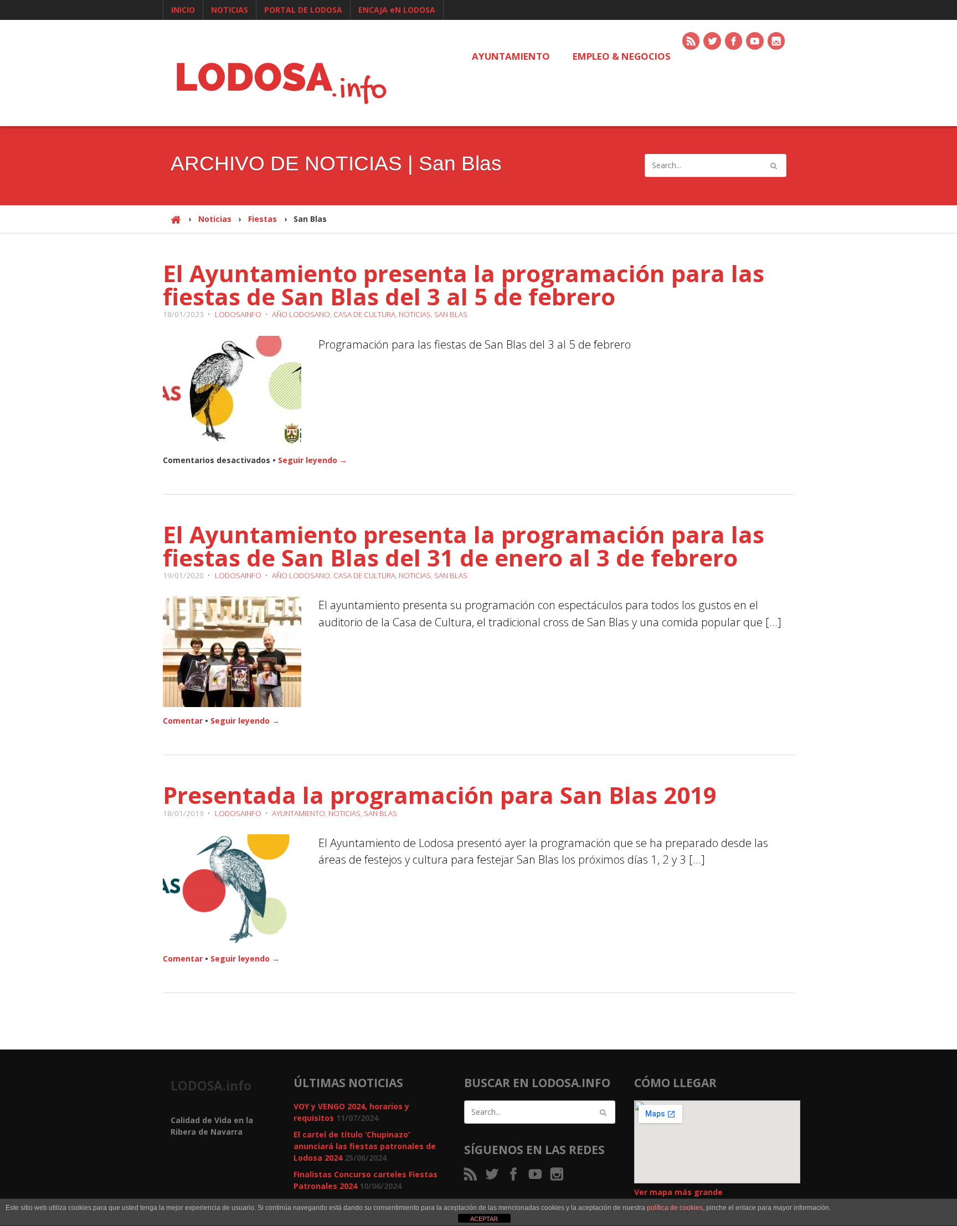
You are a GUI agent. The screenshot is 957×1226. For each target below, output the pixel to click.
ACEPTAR (484, 1218)
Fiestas (262, 219)
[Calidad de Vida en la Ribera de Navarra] (281, 81)
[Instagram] (777, 42)
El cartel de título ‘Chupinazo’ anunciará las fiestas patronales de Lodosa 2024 (365, 1146)
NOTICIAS (229, 9)
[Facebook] (734, 42)
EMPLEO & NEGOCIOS (622, 56)
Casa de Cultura (364, 314)
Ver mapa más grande (678, 1192)
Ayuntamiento (298, 813)
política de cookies (675, 1208)
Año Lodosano (301, 314)
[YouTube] (755, 42)
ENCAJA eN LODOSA (396, 9)
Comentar (183, 720)
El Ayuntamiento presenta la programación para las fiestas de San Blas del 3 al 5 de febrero (463, 284)
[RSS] (691, 42)
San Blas (450, 314)
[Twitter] (712, 42)
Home (176, 224)
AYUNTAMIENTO (511, 56)
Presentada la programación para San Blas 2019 (440, 795)
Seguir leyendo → (312, 460)
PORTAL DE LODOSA (303, 9)
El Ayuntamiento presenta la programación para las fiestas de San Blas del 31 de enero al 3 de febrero (463, 545)
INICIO (183, 9)
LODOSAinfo (238, 314)
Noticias (214, 219)
